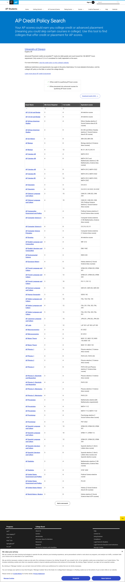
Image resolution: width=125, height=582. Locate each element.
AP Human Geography (33, 294)
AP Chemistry (30, 185)
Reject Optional (106, 578)
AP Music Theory (31, 338)
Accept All (76, 578)
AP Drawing (29, 237)
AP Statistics (30, 461)
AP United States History (34, 488)
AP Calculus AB (31, 154)
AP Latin (28, 325)
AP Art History (30, 139)
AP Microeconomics (32, 334)
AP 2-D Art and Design (33, 112)
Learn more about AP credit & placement (38, 74)
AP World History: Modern (34, 494)
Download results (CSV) (89, 96)
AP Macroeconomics (32, 330)
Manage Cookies (9, 578)
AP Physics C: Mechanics (34, 389)
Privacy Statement (39, 573)
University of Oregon (35, 49)
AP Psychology (30, 415)
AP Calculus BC (31, 174)
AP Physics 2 (30, 360)
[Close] (122, 551)
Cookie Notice (17, 573)
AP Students (11, 9)
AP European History (32, 262)
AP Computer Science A (33, 218)
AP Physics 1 (30, 349)
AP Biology (29, 143)
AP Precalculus (31, 400)
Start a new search (62, 503)
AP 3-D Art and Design (33, 117)
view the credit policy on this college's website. (54, 63)
